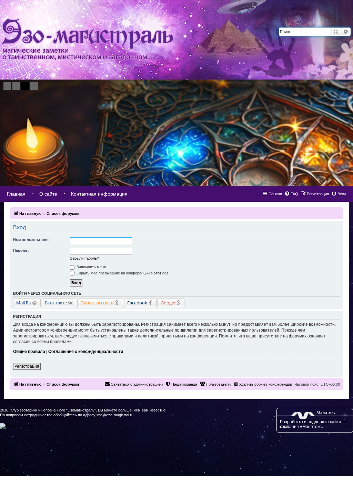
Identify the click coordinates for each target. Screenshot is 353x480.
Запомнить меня (90, 267)
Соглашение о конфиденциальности (85, 351)
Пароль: (21, 250)
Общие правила (29, 351)
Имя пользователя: (31, 240)
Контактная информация (99, 194)
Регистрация (26, 366)
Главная (16, 194)
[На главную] (87, 39)
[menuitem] (338, 194)
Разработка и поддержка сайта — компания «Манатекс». (313, 424)
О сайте (48, 194)
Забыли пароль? (84, 258)
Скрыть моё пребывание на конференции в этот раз (121, 273)
